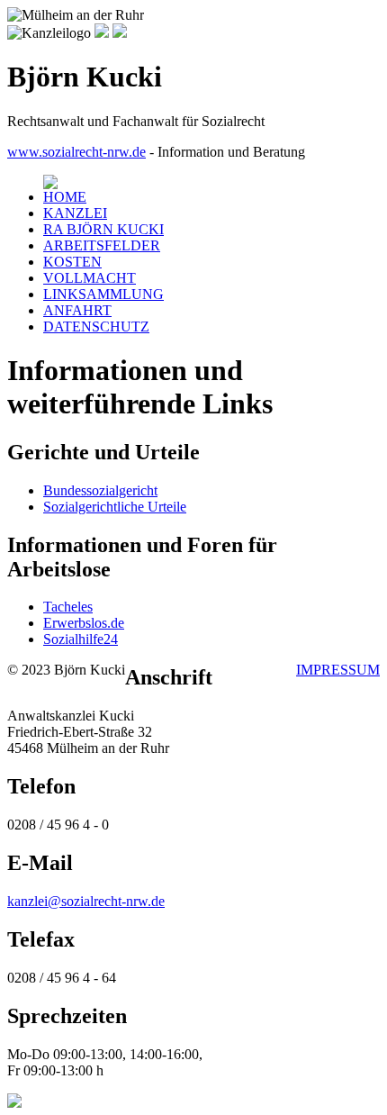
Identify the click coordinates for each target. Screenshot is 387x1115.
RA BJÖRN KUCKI (103, 229)
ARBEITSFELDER (101, 245)
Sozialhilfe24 (80, 639)
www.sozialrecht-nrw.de (76, 151)
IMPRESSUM (338, 669)
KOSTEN (72, 261)
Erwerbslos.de (83, 622)
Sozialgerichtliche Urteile (114, 506)
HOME (64, 196)
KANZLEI (75, 213)
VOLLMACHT (89, 278)
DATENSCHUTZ (96, 326)
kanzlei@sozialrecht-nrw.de (86, 901)
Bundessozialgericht (100, 490)
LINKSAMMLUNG (103, 294)
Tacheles (68, 606)
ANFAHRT (77, 310)
